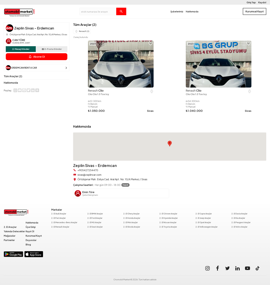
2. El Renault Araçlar (60, 227)
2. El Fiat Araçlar (58, 218)
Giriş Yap (251, 2)
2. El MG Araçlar (94, 223)
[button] (170, 144)
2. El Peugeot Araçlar (240, 223)
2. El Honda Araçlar (131, 218)
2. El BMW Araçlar (95, 214)
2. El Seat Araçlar (95, 227)
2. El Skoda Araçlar (131, 227)
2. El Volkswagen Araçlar (206, 227)
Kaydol (262, 2)
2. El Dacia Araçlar (239, 214)
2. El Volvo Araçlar (239, 227)
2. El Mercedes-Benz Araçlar (64, 223)
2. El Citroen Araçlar (168, 214)
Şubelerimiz (176, 11)
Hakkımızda (192, 11)
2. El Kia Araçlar (238, 218)
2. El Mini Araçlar (130, 223)
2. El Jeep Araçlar (203, 218)
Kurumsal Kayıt (254, 11)
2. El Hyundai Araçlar (168, 218)
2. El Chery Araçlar (131, 214)
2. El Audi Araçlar (58, 214)
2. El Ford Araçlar (94, 218)
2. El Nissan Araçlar (167, 223)
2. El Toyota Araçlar (168, 227)
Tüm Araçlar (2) (13, 76)
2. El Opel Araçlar (203, 223)
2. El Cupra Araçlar (203, 214)
